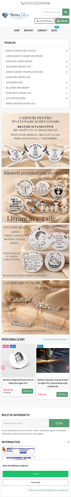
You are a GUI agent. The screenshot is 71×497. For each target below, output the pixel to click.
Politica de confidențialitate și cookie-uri (48, 490)
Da (61, 423)
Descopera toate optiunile (56, 339)
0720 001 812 (30, 3)
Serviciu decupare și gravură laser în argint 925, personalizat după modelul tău (52, 383)
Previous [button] (3, 368)
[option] (18, 371)
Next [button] (68, 368)
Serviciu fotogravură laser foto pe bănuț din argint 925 (18, 381)
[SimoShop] (15, 16)
